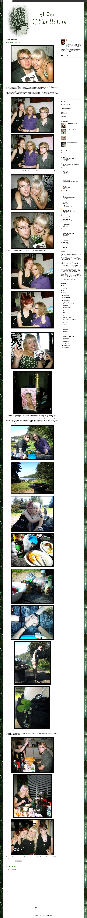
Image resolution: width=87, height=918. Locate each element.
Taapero (77, 274)
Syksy (67, 274)
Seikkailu (70, 273)
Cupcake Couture (66, 167)
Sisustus (62, 274)
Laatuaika (68, 265)
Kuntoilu (70, 263)
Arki (62, 254)
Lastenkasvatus (64, 266)
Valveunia (64, 278)
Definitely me (65, 229)
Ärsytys (74, 279)
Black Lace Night (66, 338)
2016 (64, 287)
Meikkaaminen (76, 267)
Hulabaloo (68, 258)
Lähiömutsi (65, 247)
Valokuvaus (79, 276)
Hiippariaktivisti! (66, 190)
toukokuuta (66, 347)
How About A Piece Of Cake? (69, 336)
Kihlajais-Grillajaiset (67, 317)
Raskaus (71, 271)
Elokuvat (78, 255)
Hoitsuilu (62, 258)
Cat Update (65, 331)
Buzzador (68, 255)
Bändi (73, 255)
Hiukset (77, 257)
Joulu (72, 259)
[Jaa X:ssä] (18, 861)
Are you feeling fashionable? (69, 175)
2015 (64, 288)
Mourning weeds (66, 310)
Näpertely (79, 269)
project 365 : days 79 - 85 (67, 220)
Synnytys (72, 274)
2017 (64, 285)
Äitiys (69, 279)
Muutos (74, 269)
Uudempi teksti (10, 904)
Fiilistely (70, 257)
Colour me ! (65, 171)
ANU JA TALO (65, 196)
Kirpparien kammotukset (67, 262)
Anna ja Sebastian (66, 224)
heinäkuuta (66, 343)
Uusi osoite (65, 202)
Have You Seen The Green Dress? (73, 129)
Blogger (50, 915)
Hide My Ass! (66, 314)
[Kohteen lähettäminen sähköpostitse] (16, 861)
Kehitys (70, 260)
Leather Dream (66, 333)
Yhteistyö (65, 279)
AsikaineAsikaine (66, 180)
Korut (79, 262)
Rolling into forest (66, 309)
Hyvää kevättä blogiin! (67, 216)
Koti (62, 263)
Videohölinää (78, 278)
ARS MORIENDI (66, 234)
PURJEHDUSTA (66, 341)
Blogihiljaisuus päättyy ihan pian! (69, 197)
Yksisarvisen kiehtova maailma (69, 215)
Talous (79, 275)
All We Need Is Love (67, 334)
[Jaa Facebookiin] (20, 861)
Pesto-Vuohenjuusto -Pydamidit (69, 322)
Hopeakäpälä (65, 329)
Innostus (79, 258)
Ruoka (62, 273)
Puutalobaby (65, 152)
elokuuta (65, 302)
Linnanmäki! (65, 339)
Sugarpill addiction (66, 243)
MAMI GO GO (65, 163)
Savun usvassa (66, 326)
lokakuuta (66, 298)
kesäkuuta (66, 345)
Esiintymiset (63, 257)
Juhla (78, 259)
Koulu (66, 263)
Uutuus (72, 276)
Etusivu (32, 904)
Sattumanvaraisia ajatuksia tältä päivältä (70, 239)
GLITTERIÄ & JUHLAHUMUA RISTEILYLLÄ (71, 164)
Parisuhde (78, 270)
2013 (64, 292)
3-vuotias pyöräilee (66, 153)
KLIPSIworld (65, 205)
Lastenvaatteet (72, 266)
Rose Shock (65, 242)
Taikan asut (69, 275)
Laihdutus (76, 265)
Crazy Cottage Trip (67, 307)
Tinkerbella (65, 186)
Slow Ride (65, 324)
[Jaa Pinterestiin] (21, 861)
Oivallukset (65, 270)
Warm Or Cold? (70, 136)
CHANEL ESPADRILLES (67, 206)
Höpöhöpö (74, 258)
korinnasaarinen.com (67, 210)
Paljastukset (71, 270)
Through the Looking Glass (68, 233)
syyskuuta (66, 300)
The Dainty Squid (66, 219)
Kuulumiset (77, 263)
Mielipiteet (63, 269)
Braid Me (65, 321)
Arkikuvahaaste (69, 254)
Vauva (70, 278)
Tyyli (67, 276)
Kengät (75, 260)
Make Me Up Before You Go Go (69, 303)
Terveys (62, 276)
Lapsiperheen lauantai (67, 187)
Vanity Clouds (65, 228)
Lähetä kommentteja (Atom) (33, 907)
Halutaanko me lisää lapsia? (72, 142)
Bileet (11, 862)
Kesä (80, 260)
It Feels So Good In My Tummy (73, 123)
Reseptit (77, 271)
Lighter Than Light (66, 327)
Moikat (64, 225)
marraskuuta (66, 297)
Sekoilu (76, 273)
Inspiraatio (66, 259)
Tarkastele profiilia (64, 55)
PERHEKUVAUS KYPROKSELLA (69, 211)
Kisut (75, 262)
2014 (64, 290)
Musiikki (69, 269)
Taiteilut (74, 275)
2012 (64, 293)
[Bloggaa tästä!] (17, 861)
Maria (68, 40)
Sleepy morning (66, 305)
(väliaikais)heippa (66, 172)
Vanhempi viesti (55, 904)
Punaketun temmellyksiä (68, 238)
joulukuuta (66, 295)
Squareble (65, 315)
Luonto (78, 266)
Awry (64, 312)
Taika (62, 275)
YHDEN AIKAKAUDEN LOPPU (68, 177)
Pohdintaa (63, 271)
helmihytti (65, 157)
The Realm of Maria (67, 201)
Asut (75, 254)
